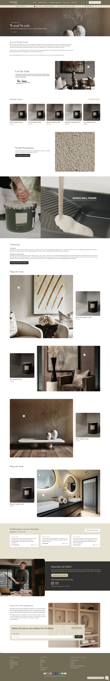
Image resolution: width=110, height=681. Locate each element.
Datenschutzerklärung (75, 667)
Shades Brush (58, 249)
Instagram (72, 661)
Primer (41, 665)
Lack (41, 663)
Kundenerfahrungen (74, 660)
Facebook (72, 663)
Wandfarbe (42, 660)
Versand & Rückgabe (14, 663)
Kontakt (11, 660)
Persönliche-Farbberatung (55, 2)
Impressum (12, 665)
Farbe (34, 2)
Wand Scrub (74, 2)
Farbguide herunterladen (95, 2)
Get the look (66, 2)
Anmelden (78, 636)
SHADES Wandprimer (76, 255)
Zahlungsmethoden (14, 661)
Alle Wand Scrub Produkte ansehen (19, 262)
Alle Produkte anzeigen (94, 99)
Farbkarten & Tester (42, 2)
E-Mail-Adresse (15, 633)
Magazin (11, 667)
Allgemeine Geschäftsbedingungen (77, 665)
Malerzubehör (43, 669)
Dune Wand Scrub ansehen (23, 155)
